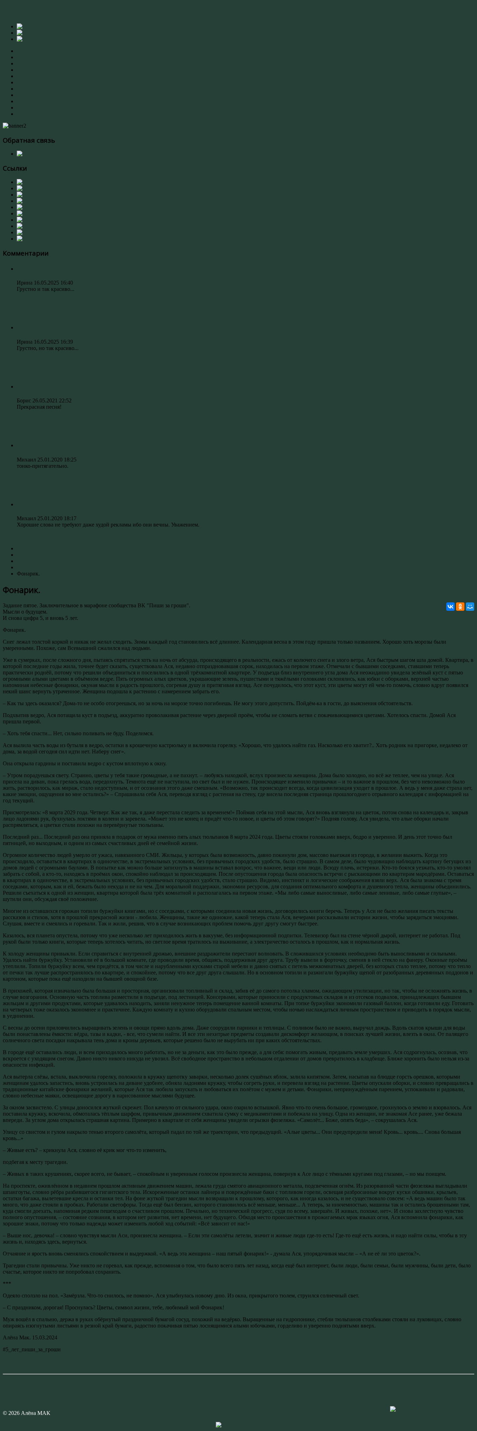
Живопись (29, 63)
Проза (24, 82)
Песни (24, 89)
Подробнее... (32, 301)
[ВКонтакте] (450, 606)
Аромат (27, 268)
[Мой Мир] (470, 606)
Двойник (29, 504)
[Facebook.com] (30, 188)
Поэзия (25, 76)
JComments (238, 1368)
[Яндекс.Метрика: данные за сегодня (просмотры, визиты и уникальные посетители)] (238, 1425)
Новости (27, 114)
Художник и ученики (42, 95)
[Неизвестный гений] (43, 226)
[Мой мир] (30, 232)
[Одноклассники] (460, 606)
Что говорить (36, 445)
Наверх (11, 1383)
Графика (27, 70)
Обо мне (27, 57)
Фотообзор (30, 107)
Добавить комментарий (31, 1361)
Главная (26, 51)
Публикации (32, 101)
